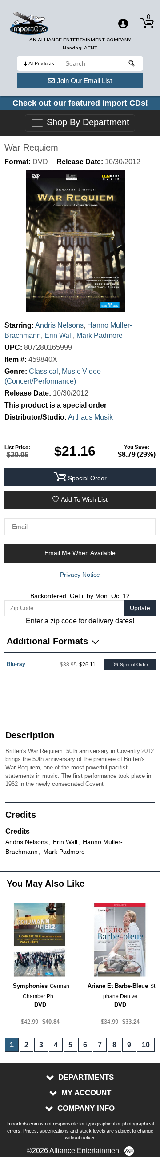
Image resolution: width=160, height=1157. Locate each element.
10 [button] (146, 1045)
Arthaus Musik (90, 417)
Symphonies (30, 986)
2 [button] (26, 1045)
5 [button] (70, 1045)
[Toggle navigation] (123, 23)
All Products (41, 63)
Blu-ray (16, 664)
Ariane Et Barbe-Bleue (118, 986)
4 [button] (56, 1045)
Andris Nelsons (59, 325)
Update (140, 607)
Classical (43, 371)
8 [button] (114, 1045)
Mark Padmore (99, 335)
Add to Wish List (84, 499)
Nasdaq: (80, 48)
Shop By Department (86, 122)
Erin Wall (58, 335)
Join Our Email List (84, 80)
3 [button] (41, 1045)
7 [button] (100, 1045)
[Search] (132, 63)
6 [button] (85, 1045)
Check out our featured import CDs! (80, 103)
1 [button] (12, 1045)
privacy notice (80, 574)
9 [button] (129, 1045)
